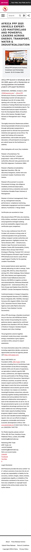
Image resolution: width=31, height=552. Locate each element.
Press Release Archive (18, 542)
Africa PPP (19, 93)
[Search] (20, 15)
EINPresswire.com (8, 93)
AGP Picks (4, 2)
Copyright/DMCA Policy (10, 549)
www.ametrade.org (7, 425)
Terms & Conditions (23, 545)
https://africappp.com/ (11, 355)
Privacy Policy (23, 549)
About (8, 542)
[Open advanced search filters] (24, 15)
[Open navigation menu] (3, 15)
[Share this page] (28, 15)
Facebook (4, 457)
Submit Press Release (8, 545)
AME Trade (16, 362)
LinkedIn (4, 454)
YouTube (4, 459)
